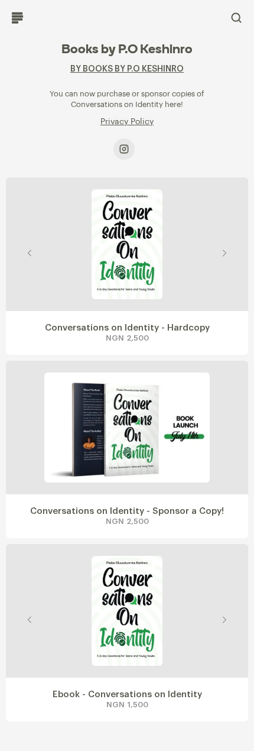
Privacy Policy (127, 122)
